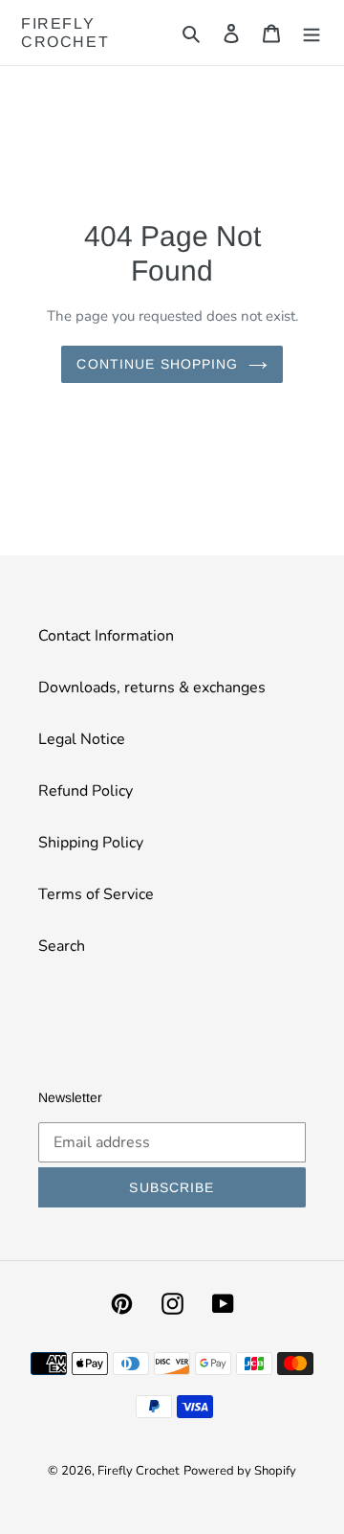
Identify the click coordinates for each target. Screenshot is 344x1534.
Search (61, 946)
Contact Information (106, 635)
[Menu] (311, 32)
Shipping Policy (90, 842)
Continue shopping (157, 364)
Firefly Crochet (65, 32)
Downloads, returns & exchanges (152, 687)
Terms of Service (96, 894)
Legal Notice (81, 739)
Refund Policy (85, 790)
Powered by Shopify (239, 1470)
